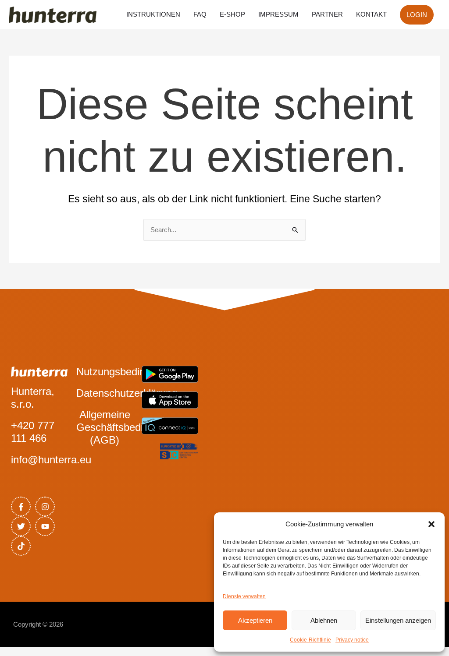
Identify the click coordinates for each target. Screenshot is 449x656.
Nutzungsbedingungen (127, 371)
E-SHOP (232, 14)
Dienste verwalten (244, 596)
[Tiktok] (21, 546)
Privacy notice (352, 640)
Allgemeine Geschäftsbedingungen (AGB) (129, 427)
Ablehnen (323, 620)
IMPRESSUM (278, 14)
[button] (431, 524)
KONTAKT (371, 14)
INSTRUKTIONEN (153, 14)
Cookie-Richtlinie (310, 640)
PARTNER (327, 14)
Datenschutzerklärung (126, 393)
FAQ (200, 14)
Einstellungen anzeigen (398, 620)
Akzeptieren (255, 620)
